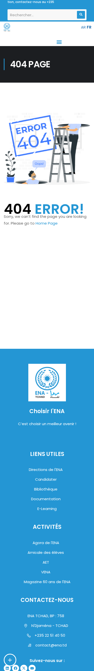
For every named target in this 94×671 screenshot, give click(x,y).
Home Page (47, 223)
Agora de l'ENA (46, 542)
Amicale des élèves (46, 552)
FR (89, 27)
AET (46, 562)
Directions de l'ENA (46, 469)
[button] (59, 42)
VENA (45, 572)
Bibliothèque (45, 489)
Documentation (46, 498)
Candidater (46, 479)
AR (83, 27)
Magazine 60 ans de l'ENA (47, 581)
